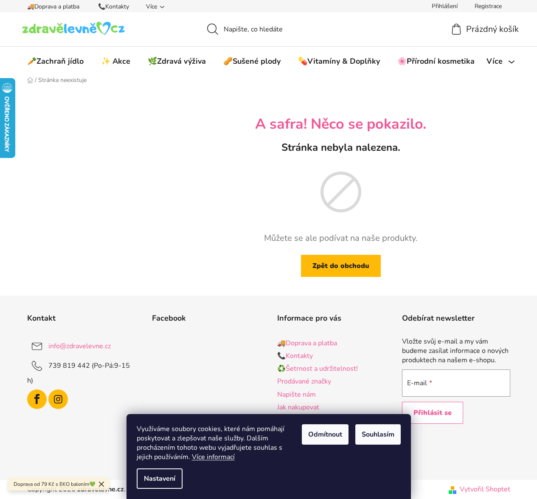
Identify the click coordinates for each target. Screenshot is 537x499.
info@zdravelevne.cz (79, 346)
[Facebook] (37, 399)
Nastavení (159, 478)
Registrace (488, 6)
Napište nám (296, 394)
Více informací (213, 457)
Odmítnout (325, 434)
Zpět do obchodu (340, 266)
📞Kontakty (113, 7)
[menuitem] (55, 61)
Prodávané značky (304, 381)
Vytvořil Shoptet (485, 489)
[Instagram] (58, 399)
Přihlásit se (432, 412)
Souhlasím (378, 434)
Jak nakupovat (298, 407)
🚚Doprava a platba (53, 7)
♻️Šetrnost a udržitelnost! (317, 368)
